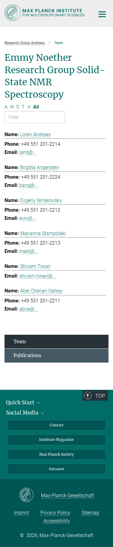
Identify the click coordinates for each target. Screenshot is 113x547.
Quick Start (21, 402)
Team (20, 341)
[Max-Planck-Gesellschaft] (30, 495)
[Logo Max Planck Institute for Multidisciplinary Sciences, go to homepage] (45, 13)
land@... (28, 152)
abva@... (28, 309)
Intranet (56, 469)
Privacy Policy (55, 513)
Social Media (23, 413)
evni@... (27, 218)
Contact (57, 425)
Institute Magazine (56, 439)
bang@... (28, 185)
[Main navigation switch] (102, 14)
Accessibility (56, 521)
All (36, 107)
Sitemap (90, 513)
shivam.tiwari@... (37, 276)
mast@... (28, 251)
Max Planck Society (56, 454)
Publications (27, 355)
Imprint (21, 513)
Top (100, 396)
